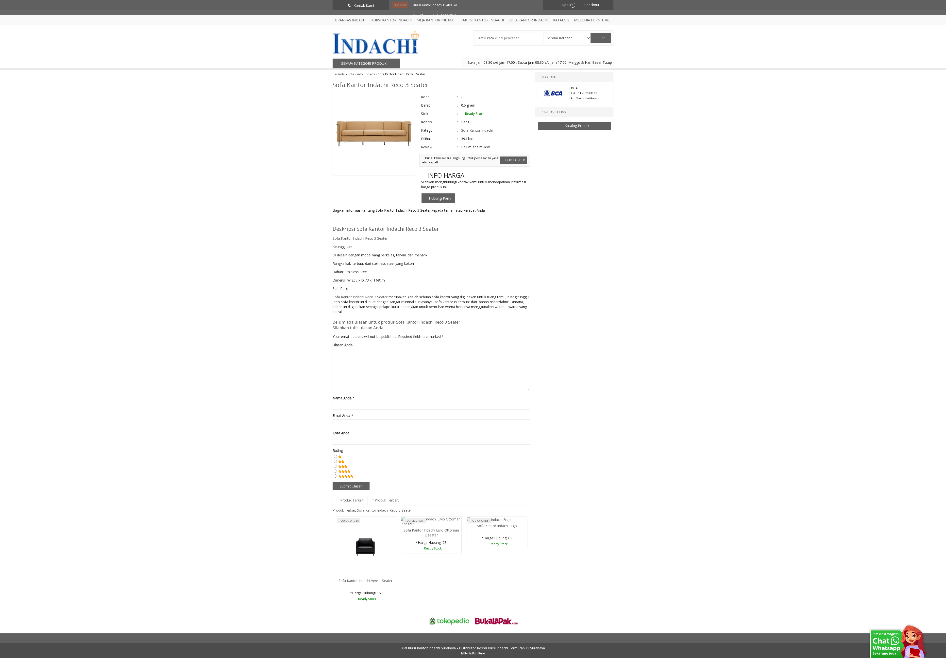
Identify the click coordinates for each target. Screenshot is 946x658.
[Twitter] (346, 220)
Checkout (591, 4)
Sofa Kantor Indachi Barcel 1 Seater (439, 67)
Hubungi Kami (439, 198)
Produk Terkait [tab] (351, 500)
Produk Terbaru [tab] (387, 500)
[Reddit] (373, 220)
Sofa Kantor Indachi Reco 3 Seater (380, 84)
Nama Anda (342, 398)
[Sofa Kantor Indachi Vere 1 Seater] (365, 546)
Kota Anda (341, 433)
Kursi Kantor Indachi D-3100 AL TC (437, 26)
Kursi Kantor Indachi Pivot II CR (435, 57)
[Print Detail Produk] (409, 220)
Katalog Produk (576, 125)
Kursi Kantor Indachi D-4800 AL (435, 5)
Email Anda (341, 415)
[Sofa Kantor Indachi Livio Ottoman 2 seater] (431, 521)
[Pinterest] (391, 220)
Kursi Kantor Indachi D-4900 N (434, 77)
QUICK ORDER (515, 160)
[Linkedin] (382, 220)
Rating (338, 450)
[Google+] (355, 220)
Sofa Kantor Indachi (477, 130)
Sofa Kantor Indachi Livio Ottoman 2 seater (431, 532)
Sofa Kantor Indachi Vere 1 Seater (365, 580)
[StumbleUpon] (400, 220)
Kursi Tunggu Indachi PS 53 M (434, 15)
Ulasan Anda (343, 345)
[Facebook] (337, 220)
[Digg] (364, 220)
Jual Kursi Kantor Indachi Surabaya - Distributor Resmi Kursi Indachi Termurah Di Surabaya (473, 648)
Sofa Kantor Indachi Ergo (497, 525)
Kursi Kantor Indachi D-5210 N (434, 46)
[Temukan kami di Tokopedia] (450, 620)
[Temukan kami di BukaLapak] (496, 620)
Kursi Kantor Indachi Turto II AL (435, 36)
